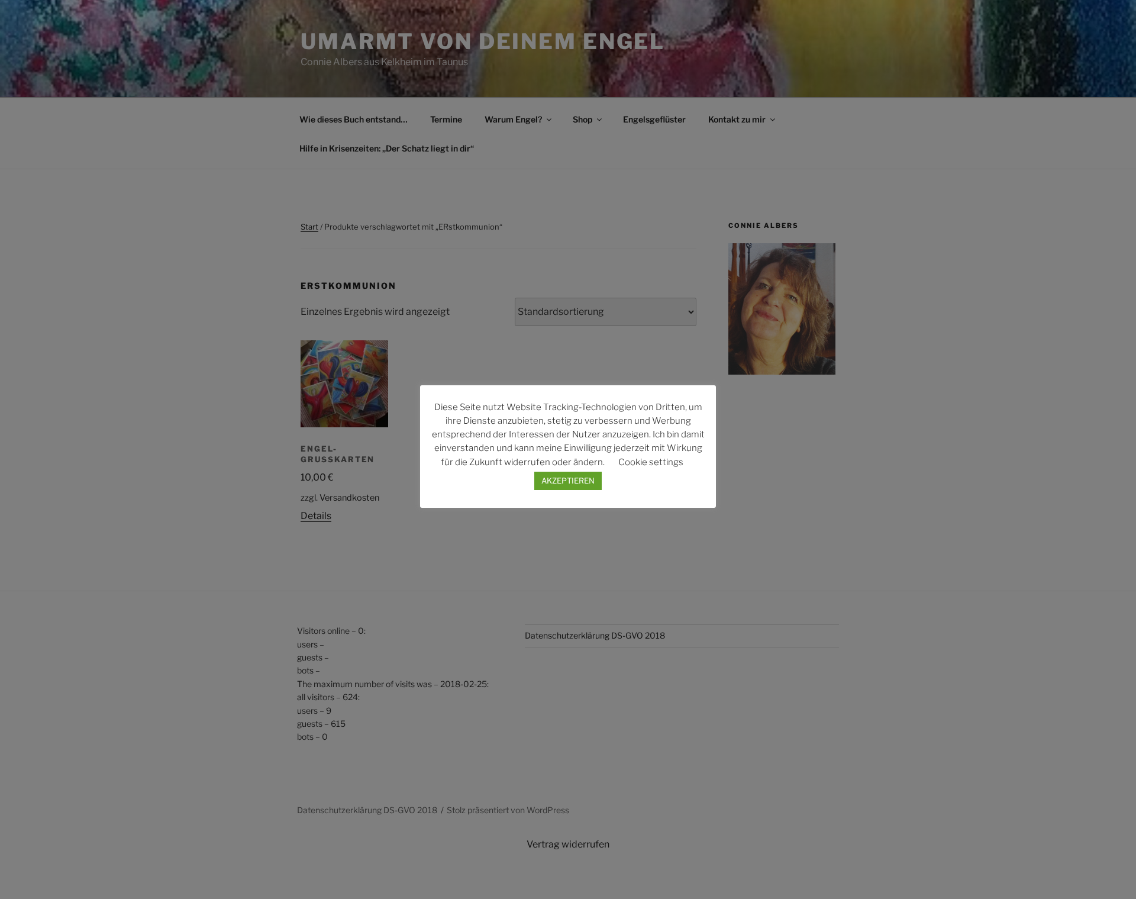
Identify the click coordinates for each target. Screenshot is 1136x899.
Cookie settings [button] (650, 462)
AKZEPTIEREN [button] (568, 480)
